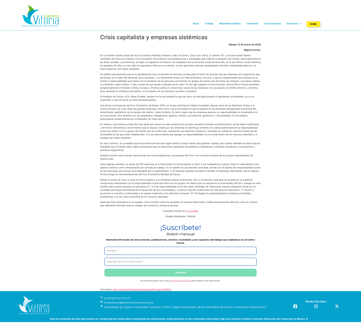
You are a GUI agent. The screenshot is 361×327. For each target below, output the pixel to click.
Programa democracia (140, 289)
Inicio (196, 23)
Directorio (292, 23)
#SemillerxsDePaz (230, 23)
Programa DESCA (161, 289)
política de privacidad (181, 281)
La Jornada (192, 210)
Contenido (252, 23)
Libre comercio (121, 289)
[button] (40, 16)
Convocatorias (272, 23)
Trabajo (209, 23)
